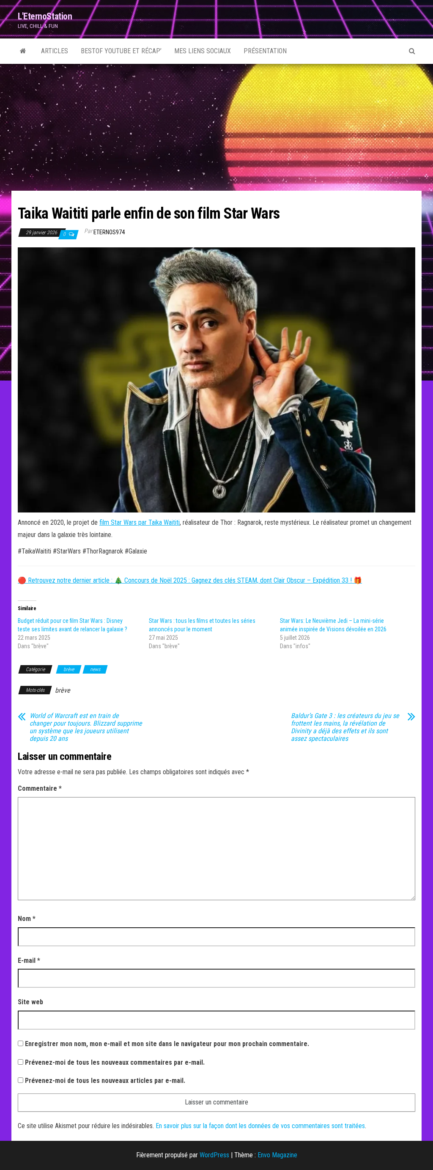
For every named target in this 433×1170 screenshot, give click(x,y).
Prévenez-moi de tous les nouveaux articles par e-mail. (105, 1081)
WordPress (214, 1155)
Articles (54, 51)
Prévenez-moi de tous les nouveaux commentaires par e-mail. (115, 1062)
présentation (265, 51)
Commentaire (40, 788)
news (95, 669)
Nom (27, 919)
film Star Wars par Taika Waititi (139, 522)
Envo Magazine (277, 1155)
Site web (30, 1002)
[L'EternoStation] (23, 51)
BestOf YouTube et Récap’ (121, 51)
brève (68, 669)
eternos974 (109, 232)
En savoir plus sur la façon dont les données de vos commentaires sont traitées (260, 1126)
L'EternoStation (45, 16)
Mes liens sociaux (202, 51)
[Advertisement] (216, 127)
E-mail (29, 960)
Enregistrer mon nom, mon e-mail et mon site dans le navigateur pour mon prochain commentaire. (167, 1044)
